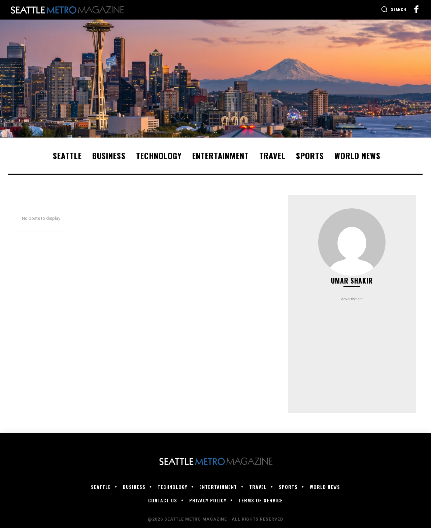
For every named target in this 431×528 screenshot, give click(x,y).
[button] (393, 9)
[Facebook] (416, 9)
